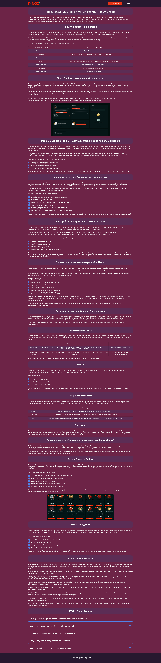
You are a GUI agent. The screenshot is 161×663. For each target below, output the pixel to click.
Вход (128, 3)
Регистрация (115, 3)
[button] (158, 562)
